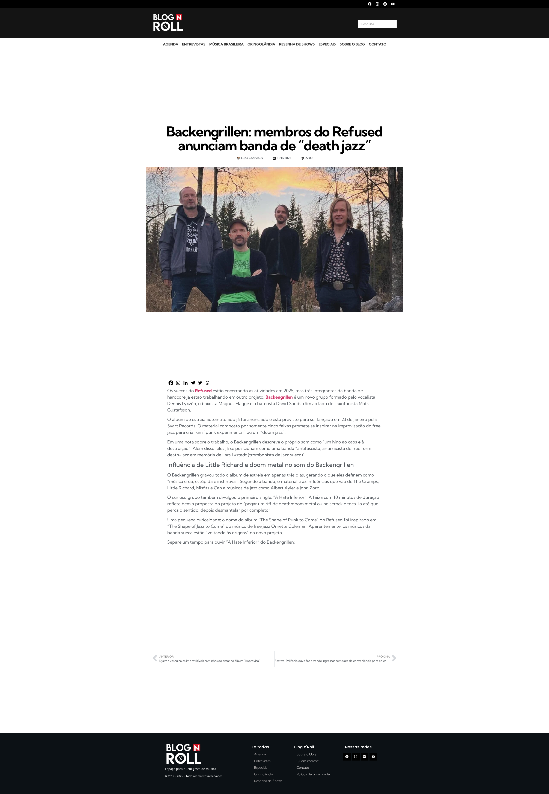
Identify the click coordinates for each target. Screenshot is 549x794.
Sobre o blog (352, 44)
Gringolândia (261, 44)
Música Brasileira (226, 44)
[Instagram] (377, 4)
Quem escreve (308, 761)
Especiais (327, 44)
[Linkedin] (185, 383)
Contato (377, 44)
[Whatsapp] (207, 383)
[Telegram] (193, 383)
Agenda (170, 44)
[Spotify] (385, 4)
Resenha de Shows (297, 44)
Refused (204, 390)
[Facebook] (369, 4)
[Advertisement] (269, 23)
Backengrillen (279, 397)
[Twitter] (200, 383)
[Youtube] (393, 4)
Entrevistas (193, 44)
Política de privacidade (313, 774)
